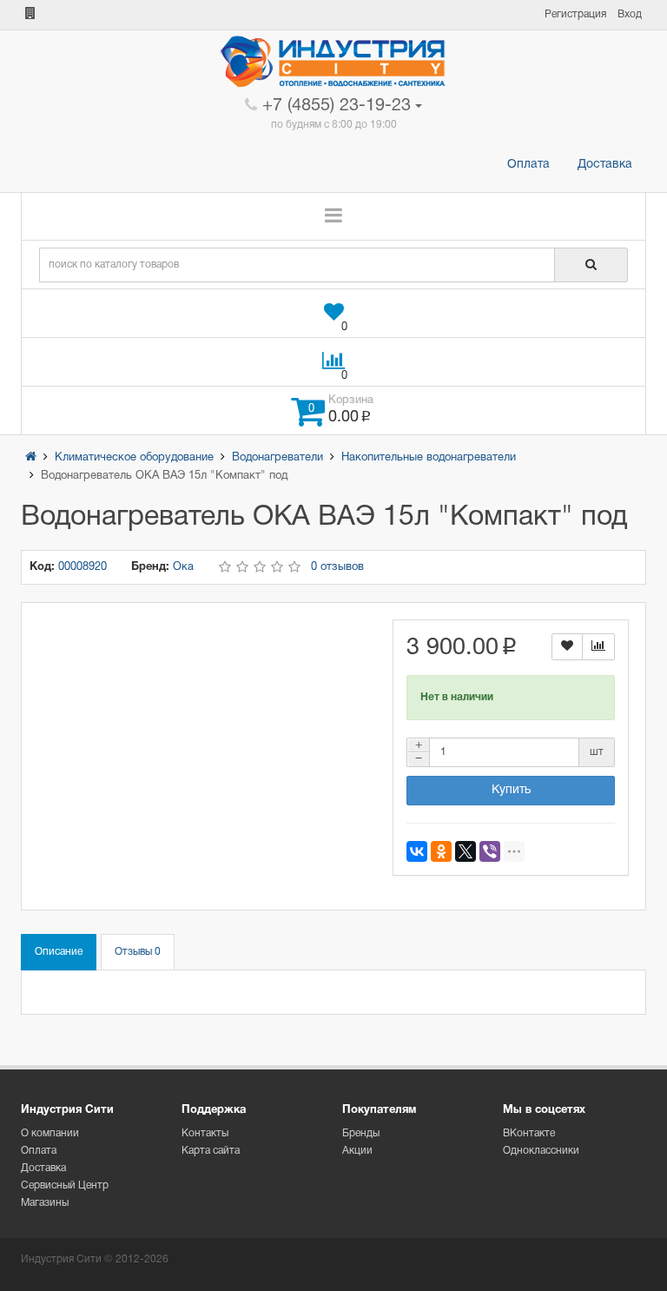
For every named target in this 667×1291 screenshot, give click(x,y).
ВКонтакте (529, 1133)
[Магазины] (30, 14)
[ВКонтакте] (416, 851)
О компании (50, 1133)
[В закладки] (567, 646)
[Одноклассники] (441, 851)
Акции (357, 1150)
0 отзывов (337, 567)
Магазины (45, 1203)
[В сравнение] (598, 646)
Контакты (205, 1133)
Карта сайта (211, 1150)
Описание (59, 952)
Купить (511, 790)
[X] (465, 851)
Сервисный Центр (65, 1185)
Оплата (528, 164)
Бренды (361, 1133)
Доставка (605, 164)
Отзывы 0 (138, 952)
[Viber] (489, 851)
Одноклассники (541, 1150)
